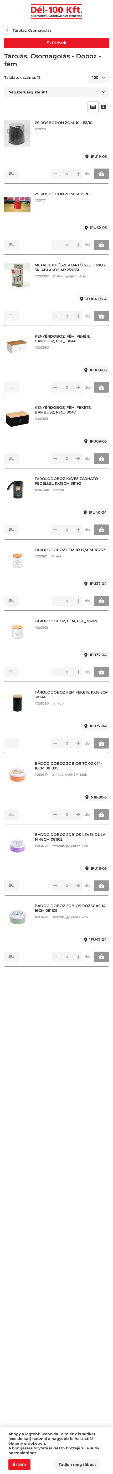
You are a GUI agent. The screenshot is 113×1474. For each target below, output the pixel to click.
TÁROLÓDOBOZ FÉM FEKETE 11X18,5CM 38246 (72, 694)
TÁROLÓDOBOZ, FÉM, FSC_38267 (66, 621)
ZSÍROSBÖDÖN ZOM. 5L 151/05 (63, 194)
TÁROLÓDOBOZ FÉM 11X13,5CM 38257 (70, 550)
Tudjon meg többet (77, 1464)
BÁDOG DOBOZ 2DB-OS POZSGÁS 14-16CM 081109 (71, 908)
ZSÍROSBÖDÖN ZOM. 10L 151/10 (63, 122)
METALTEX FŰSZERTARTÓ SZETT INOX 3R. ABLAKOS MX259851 (70, 267)
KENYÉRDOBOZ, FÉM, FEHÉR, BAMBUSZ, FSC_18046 (62, 338)
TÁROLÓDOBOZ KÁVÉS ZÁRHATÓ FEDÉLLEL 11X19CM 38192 (66, 481)
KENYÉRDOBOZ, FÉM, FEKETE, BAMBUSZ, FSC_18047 (63, 410)
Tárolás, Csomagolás (32, 30)
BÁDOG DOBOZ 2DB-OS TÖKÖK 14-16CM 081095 (68, 765)
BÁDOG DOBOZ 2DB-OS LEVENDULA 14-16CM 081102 (70, 837)
